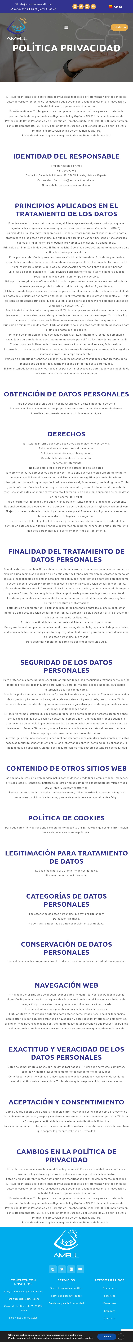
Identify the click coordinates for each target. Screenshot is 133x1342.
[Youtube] (93, 6)
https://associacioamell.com (73, 185)
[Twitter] (81, 6)
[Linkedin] (87, 6)
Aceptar (107, 1336)
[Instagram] (75, 6)
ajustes (88, 1338)
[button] (66, 27)
